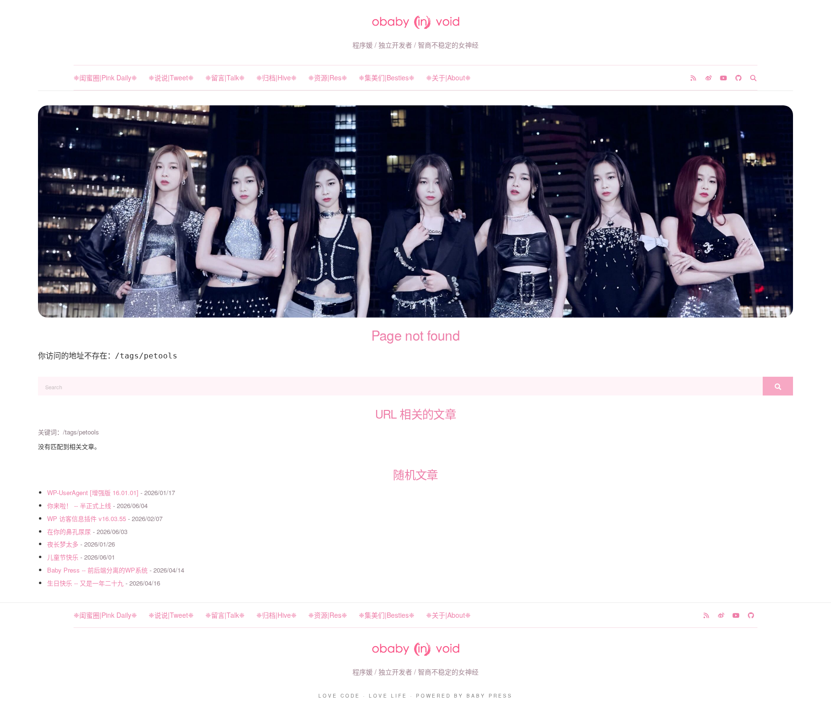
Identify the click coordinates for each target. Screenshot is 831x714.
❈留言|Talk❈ (225, 77)
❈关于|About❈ (448, 77)
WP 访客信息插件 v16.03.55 (86, 518)
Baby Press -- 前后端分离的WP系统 (97, 569)
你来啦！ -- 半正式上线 (79, 505)
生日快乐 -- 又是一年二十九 (85, 582)
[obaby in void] (415, 22)
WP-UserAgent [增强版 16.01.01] (92, 492)
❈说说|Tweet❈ (171, 77)
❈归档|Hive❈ (276, 77)
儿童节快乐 (62, 556)
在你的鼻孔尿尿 (69, 531)
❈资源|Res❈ (327, 77)
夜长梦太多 (62, 543)
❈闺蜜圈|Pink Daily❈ (105, 77)
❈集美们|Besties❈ (387, 77)
